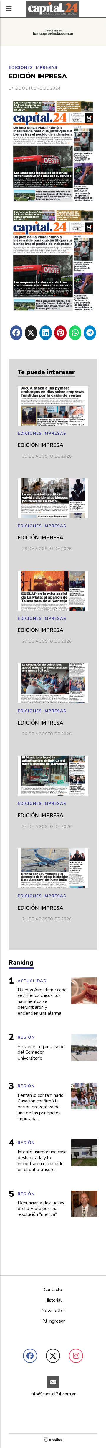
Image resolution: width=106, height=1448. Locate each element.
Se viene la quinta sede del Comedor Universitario (41, 1052)
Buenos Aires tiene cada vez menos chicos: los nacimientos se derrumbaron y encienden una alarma (42, 1001)
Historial (53, 1300)
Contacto (53, 1289)
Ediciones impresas (33, 67)
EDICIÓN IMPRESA (40, 445)
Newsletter (53, 1310)
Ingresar (56, 1321)
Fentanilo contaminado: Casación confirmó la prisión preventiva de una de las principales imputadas (41, 1107)
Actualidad (32, 981)
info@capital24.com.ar (53, 1394)
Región (26, 1037)
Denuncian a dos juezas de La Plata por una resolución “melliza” (41, 1209)
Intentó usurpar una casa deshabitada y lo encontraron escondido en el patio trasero (42, 1160)
